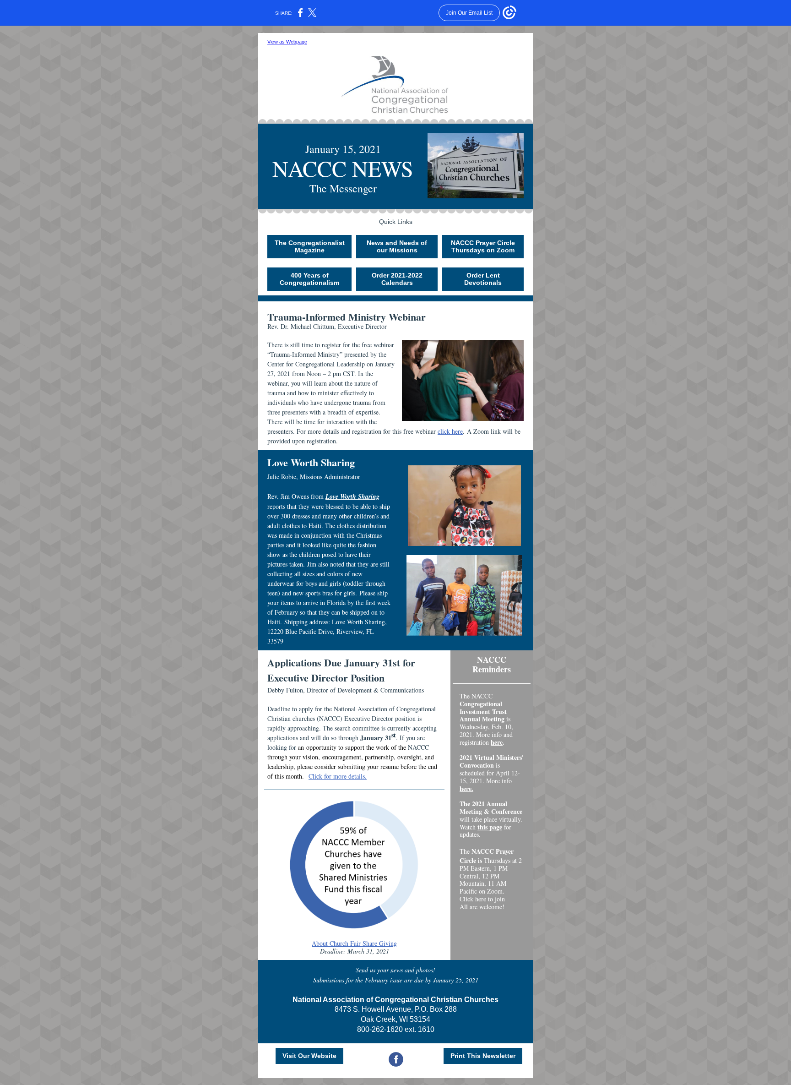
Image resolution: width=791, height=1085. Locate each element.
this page (489, 827)
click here (450, 431)
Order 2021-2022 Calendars (397, 279)
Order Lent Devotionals (483, 279)
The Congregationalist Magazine (310, 246)
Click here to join (482, 898)
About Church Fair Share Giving (354, 943)
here (497, 742)
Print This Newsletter (482, 1055)
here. (466, 788)
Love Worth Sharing (352, 496)
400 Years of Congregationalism (309, 279)
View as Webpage (287, 41)
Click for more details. (338, 776)
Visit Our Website (309, 1055)
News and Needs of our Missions (397, 246)
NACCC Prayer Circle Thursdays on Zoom (483, 246)
